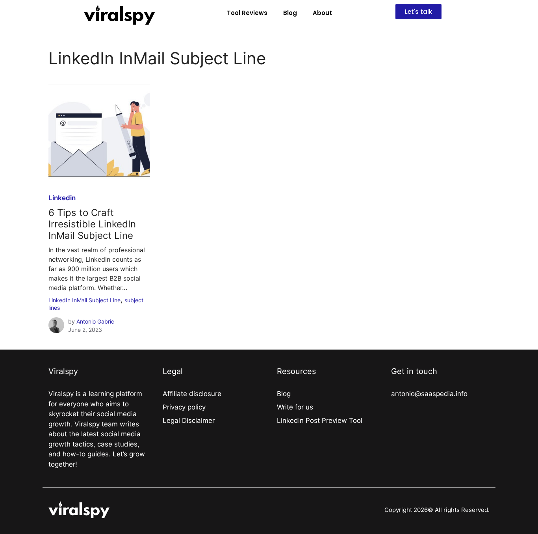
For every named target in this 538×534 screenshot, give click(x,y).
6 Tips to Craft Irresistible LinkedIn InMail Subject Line (92, 224)
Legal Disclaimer (189, 420)
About (322, 13)
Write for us (295, 407)
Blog (290, 13)
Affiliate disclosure (192, 394)
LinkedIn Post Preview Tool (319, 420)
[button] (418, 11)
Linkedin (62, 198)
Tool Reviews (247, 13)
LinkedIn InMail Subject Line (84, 300)
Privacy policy (184, 407)
